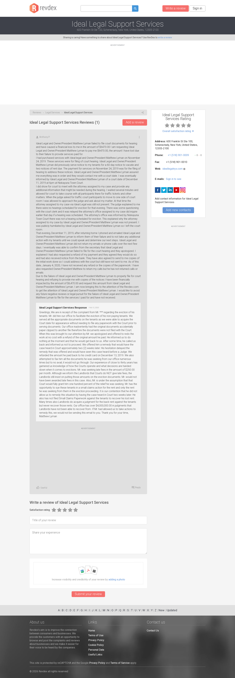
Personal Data (96, 649)
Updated (172, 610)
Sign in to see (173, 179)
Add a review (135, 122)
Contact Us (153, 630)
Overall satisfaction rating (178, 131)
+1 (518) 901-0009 (178, 155)
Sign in (197, 8)
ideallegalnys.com (172, 168)
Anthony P (44, 137)
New (161, 610)
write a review (165, 37)
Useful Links (95, 654)
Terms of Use (95, 635)
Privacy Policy (96, 640)
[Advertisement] (117, 72)
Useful (44, 487)
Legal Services (52, 112)
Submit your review (88, 594)
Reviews (37, 112)
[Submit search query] (135, 8)
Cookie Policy (96, 644)
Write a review (176, 8)
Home (91, 630)
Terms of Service (120, 662)
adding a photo (117, 579)
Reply (138, 487)
